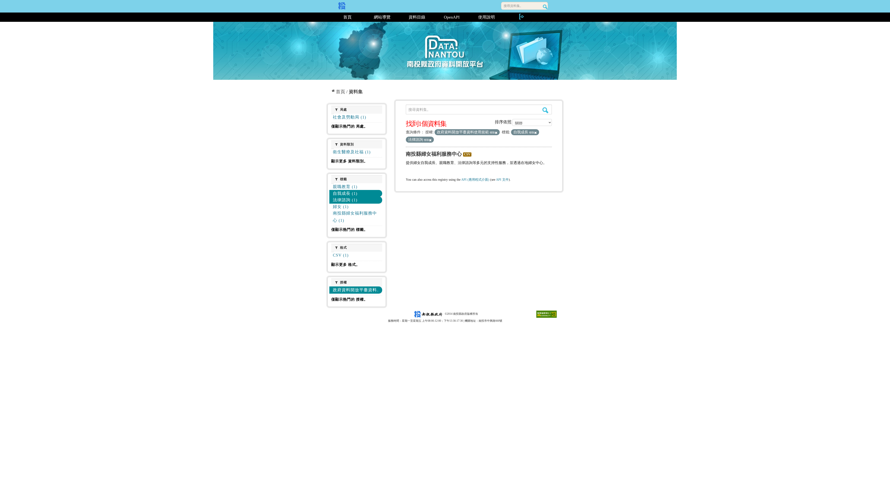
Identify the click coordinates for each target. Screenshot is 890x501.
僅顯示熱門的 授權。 (349, 299)
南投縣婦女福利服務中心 (434, 154)
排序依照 (503, 122)
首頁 (347, 17)
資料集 (356, 91)
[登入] (521, 17)
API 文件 (502, 179)
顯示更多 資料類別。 (349, 161)
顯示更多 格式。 (345, 265)
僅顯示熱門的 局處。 (349, 126)
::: (328, 17)
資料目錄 (417, 17)
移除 (492, 132)
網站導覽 (382, 17)
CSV (467, 154)
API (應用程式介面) (475, 179)
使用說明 (486, 17)
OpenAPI (452, 17)
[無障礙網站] (546, 313)
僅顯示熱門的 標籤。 (349, 229)
